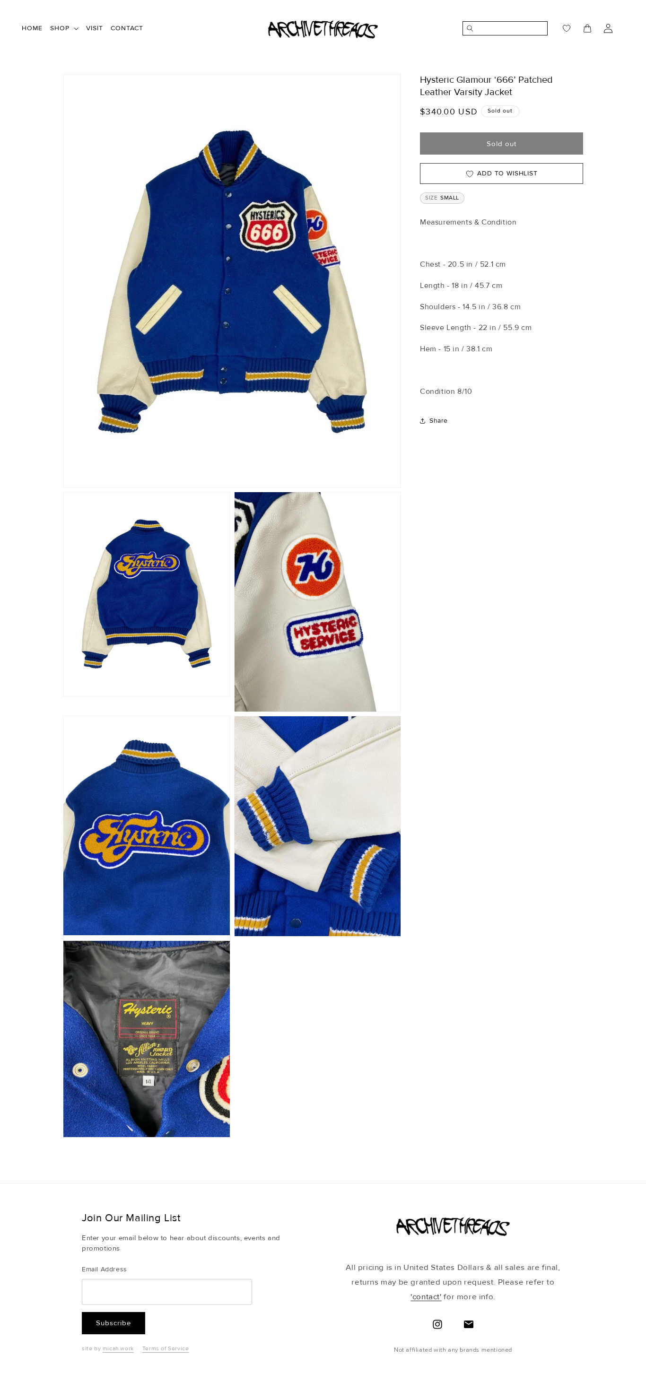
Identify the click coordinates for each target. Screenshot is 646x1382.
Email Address (104, 1269)
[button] (64, 28)
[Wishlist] (560, 28)
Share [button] (438, 421)
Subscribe (113, 1323)
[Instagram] (437, 1324)
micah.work (118, 1348)
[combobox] (510, 28)
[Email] (469, 1324)
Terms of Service (165, 1348)
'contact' (425, 1297)
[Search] (468, 28)
